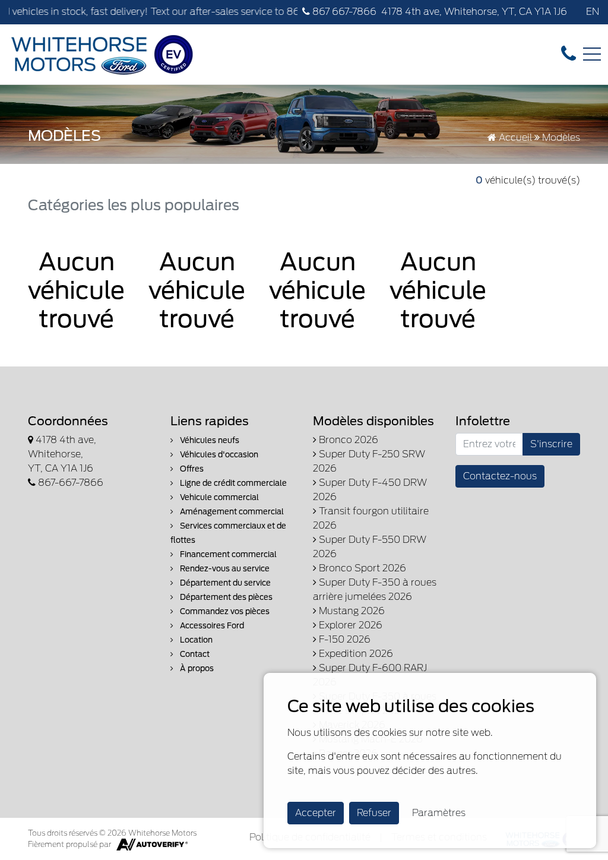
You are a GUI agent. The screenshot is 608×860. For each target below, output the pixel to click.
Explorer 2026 (349, 625)
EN (592, 11)
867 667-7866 (343, 11)
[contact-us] (568, 53)
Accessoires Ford (211, 625)
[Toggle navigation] (592, 54)
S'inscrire (551, 444)
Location (195, 639)
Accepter (315, 812)
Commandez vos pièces (224, 611)
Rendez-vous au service (224, 568)
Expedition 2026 (354, 653)
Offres (191, 468)
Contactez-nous (500, 476)
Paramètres (439, 812)
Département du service (224, 582)
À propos (196, 668)
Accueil (514, 137)
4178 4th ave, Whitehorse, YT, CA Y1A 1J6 (474, 11)
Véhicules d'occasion (218, 454)
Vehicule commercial (218, 497)
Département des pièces (225, 597)
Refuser (374, 812)
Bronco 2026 (347, 439)
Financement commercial (227, 554)
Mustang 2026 (350, 610)
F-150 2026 (343, 639)
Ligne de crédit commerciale (232, 483)
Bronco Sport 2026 (361, 568)
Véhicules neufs (208, 440)
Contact (194, 654)
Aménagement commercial (231, 511)
